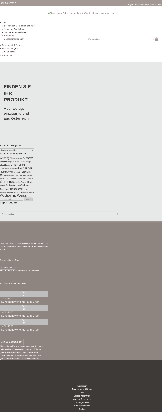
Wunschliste (94, 39)
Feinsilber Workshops (14, 29)
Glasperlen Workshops (15, 32)
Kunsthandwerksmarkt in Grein (20, 301)
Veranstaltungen (10, 48)
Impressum (82, 386)
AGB (82, 392)
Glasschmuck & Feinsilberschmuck (19, 26)
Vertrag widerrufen (82, 396)
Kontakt (9, 268)
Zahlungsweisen (82, 402)
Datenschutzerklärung (82, 389)
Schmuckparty (8, 3)
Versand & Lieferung (82, 399)
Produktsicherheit (82, 406)
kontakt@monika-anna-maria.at (148, 5)
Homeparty (9, 36)
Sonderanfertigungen (14, 39)
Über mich (7, 55)
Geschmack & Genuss (12, 45)
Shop (4, 22)
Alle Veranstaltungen (11, 342)
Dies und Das (8, 52)
